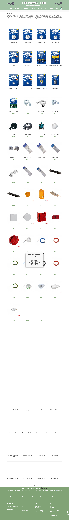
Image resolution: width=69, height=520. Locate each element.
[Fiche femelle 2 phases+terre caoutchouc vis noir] (27, 309)
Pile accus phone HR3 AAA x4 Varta (13, 111)
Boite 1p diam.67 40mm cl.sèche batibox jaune (28, 203)
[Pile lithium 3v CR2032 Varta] (13, 57)
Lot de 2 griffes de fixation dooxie (27, 386)
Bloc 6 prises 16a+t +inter (41, 180)
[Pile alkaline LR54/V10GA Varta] (27, 80)
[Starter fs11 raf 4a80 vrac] (41, 447)
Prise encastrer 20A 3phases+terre (55, 432)
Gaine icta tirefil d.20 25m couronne (13, 386)
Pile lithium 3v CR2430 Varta (13, 42)
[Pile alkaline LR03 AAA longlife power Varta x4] (41, 57)
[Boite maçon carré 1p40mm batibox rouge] (41, 217)
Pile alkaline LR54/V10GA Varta (28, 88)
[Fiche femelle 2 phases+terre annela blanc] (13, 309)
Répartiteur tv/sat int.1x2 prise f (55, 478)
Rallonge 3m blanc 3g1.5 (27, 111)
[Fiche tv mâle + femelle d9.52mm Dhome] (41, 332)
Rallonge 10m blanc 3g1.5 (55, 111)
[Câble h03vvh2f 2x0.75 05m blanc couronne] (27, 240)
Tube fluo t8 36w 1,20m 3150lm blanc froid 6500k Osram (41, 502)
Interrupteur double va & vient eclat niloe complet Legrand (27, 410)
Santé (46, 8)
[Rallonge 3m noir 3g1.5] (13, 126)
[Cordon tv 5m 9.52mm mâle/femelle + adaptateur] (13, 470)
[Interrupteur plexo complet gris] (55, 378)
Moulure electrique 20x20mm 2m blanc (55, 409)
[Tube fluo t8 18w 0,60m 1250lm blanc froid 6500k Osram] (55, 493)
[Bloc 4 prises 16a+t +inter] (13, 171)
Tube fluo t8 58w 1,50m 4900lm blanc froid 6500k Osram (27, 502)
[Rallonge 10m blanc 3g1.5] (55, 103)
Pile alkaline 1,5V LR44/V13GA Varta (13, 88)
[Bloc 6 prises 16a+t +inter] (41, 171)
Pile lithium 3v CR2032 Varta (13, 65)
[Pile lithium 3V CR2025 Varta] (55, 34)
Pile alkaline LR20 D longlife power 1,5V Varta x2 (55, 65)
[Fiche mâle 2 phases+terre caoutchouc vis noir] (55, 309)
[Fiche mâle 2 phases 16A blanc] (41, 309)
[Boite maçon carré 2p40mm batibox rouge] (55, 217)
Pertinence (9, 24)
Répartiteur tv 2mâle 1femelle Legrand (14, 501)
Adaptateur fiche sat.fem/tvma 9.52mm (27, 478)
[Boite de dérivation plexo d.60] (27, 217)
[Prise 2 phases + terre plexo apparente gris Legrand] (13, 447)
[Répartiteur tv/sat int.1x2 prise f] (55, 470)
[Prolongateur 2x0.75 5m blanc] (41, 148)
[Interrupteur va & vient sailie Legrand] (41, 378)
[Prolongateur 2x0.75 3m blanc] (27, 148)
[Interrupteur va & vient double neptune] (13, 401)
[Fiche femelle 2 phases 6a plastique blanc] (55, 286)
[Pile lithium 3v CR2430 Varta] (13, 34)
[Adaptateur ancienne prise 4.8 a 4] (55, 126)
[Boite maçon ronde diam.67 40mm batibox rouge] (13, 240)
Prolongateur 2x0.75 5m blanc (41, 157)
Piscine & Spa (39, 8)
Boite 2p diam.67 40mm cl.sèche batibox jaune (41, 203)
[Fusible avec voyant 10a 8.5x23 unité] (55, 332)
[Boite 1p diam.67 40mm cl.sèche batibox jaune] (27, 194)
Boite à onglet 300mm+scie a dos (55, 203)
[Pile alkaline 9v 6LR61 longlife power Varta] (41, 80)
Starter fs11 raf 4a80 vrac (41, 455)
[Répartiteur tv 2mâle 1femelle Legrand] (13, 493)
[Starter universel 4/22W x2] (55, 447)
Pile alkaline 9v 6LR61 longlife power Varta (41, 88)
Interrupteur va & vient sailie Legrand (41, 386)
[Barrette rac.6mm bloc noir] (55, 171)
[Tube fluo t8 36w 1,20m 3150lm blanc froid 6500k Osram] (41, 493)
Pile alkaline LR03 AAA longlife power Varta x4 (41, 65)
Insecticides (33, 8)
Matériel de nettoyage (24, 8)
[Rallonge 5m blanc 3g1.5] (41, 103)
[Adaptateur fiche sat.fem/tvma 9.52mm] (27, 470)
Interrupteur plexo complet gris (55, 386)
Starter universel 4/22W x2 (55, 455)
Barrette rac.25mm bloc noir (13, 203)
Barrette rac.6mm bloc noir (55, 180)
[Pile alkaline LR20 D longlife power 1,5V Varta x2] (55, 57)
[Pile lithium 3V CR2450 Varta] (27, 34)
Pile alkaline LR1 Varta (27, 65)
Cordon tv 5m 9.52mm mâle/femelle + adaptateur (13, 478)
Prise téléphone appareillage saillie (27, 455)
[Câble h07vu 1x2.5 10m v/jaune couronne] (13, 286)
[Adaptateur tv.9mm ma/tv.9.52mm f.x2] (41, 470)
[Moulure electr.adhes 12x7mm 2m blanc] (27, 424)
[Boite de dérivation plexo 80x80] (13, 217)
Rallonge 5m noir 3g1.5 (28, 134)
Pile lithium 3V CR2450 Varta (27, 42)
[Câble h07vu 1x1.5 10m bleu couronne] (41, 240)
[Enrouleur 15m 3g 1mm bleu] (41, 126)
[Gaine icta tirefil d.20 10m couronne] (55, 355)
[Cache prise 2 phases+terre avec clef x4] (41, 424)
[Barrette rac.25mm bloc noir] (13, 194)
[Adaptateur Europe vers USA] (13, 148)
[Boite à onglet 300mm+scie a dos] (55, 194)
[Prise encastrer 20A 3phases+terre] (55, 424)
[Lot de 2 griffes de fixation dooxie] (27, 378)
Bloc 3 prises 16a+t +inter (55, 157)
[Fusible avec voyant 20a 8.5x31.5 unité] (27, 355)
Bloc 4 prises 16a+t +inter (13, 180)
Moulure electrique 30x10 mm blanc (13, 432)
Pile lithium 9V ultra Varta (55, 88)
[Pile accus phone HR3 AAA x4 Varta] (13, 103)
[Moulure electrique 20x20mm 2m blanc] (55, 401)
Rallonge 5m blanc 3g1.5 (41, 111)
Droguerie (10, 8)
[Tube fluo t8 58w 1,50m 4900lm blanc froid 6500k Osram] (27, 493)
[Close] (43, 253)
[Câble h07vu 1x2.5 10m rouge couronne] (55, 263)
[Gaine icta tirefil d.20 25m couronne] (13, 378)
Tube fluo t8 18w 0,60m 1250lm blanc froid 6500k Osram (55, 502)
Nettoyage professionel (54, 8)
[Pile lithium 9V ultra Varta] (55, 80)
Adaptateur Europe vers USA (13, 157)
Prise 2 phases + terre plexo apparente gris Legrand (13, 456)
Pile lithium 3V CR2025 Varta (55, 42)
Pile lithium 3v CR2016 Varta (41, 42)
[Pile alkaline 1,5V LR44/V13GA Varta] (13, 80)
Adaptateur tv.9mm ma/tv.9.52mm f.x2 (41, 478)
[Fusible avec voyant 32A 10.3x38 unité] (41, 355)
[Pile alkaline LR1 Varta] (27, 57)
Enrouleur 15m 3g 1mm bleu (41, 134)
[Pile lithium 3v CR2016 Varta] (41, 34)
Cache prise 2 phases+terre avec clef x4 (41, 432)
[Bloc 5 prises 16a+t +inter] (27, 171)
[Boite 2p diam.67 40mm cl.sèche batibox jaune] (41, 194)
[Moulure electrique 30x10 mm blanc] (13, 424)
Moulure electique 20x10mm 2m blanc (41, 409)
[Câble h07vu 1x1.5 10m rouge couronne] (55, 240)
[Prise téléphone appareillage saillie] (27, 447)
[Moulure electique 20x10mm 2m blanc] (41, 401)
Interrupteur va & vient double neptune (14, 409)
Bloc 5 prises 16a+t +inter (27, 180)
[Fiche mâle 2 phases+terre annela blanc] (13, 332)
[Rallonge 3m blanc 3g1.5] (27, 103)
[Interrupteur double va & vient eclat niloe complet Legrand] (27, 401)
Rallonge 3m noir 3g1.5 (14, 134)
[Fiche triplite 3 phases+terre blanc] (27, 332)
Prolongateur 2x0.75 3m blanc (27, 157)
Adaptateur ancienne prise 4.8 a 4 (55, 134)
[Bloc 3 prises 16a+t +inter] (55, 148)
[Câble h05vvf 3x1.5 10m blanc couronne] (27, 286)
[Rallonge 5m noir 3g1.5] (27, 126)
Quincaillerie (16, 8)
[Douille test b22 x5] (41, 286)
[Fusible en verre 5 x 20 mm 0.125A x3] (13, 355)
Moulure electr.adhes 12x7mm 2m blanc (27, 432)
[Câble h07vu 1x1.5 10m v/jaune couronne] (13, 263)
